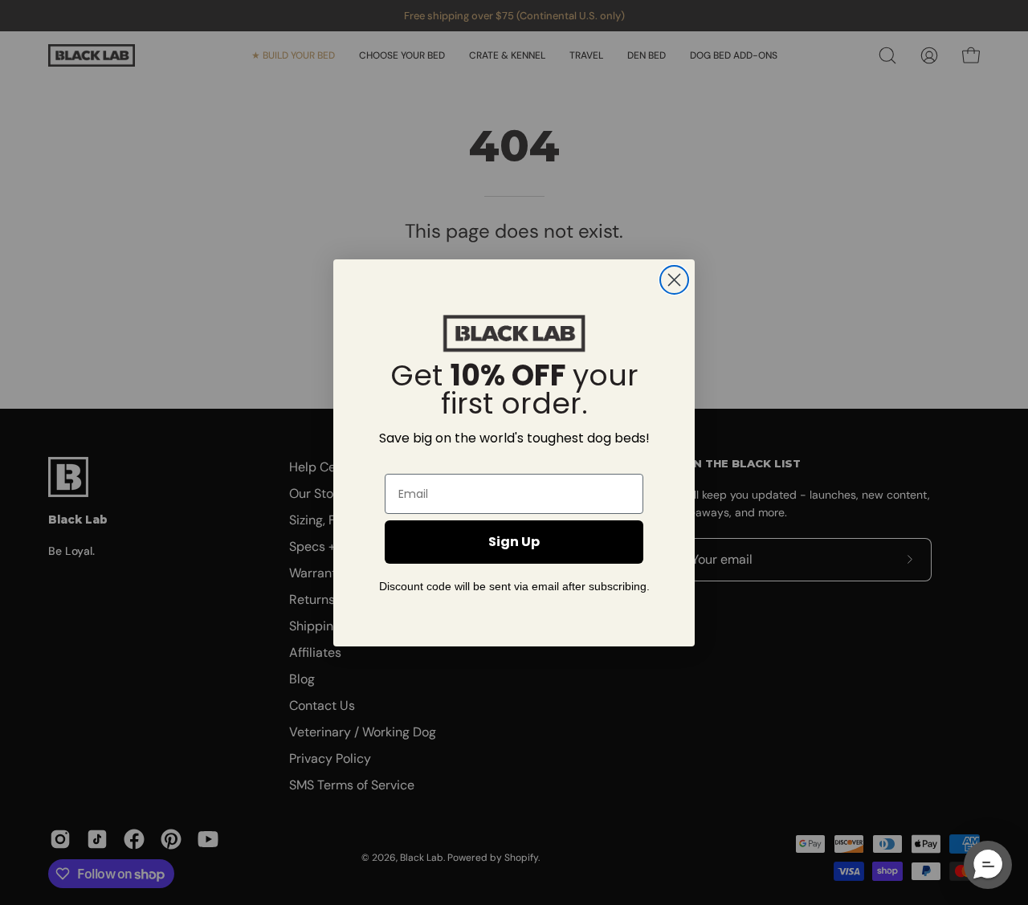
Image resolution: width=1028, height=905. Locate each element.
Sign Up (514, 541)
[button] (988, 865)
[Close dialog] (674, 280)
